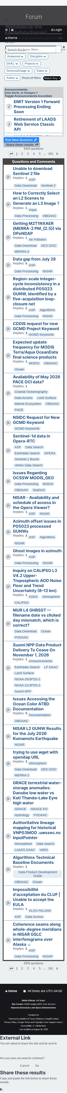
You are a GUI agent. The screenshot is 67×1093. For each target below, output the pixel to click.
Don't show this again (17, 50)
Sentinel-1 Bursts (27, 459)
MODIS (34, 363)
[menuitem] (24, 991)
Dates (41, 70)
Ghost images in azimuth (37, 550)
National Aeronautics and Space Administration (33, 1008)
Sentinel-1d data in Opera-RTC (31, 439)
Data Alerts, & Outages (20, 92)
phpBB (22, 1019)
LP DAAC (51, 667)
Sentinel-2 (48, 185)
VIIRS (43, 850)
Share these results (19, 144)
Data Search (34, 447)
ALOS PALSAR (40, 910)
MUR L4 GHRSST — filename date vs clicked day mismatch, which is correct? (37, 618)
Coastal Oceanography (31, 392)
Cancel (24, 1065)
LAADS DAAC (25, 850)
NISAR (48, 271)
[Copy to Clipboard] (1, 1090)
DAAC (10, 63)
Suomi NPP (23, 691)
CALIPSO (22, 602)
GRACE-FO (39, 809)
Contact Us (33, 1015)
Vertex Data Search (29, 465)
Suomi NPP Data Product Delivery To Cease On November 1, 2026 (37, 649)
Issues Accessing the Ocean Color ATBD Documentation (34, 703)
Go (37, 1065)
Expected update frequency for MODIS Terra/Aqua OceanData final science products (35, 350)
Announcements (40, 661)
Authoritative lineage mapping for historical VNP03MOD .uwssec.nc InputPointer (37, 830)
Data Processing (26, 216)
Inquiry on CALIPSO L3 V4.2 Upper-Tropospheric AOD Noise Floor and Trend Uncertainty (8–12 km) (37, 580)
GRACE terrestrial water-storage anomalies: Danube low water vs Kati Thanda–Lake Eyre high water (37, 792)
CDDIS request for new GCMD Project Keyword (36, 326)
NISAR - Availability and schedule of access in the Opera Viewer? (36, 502)
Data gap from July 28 (34, 259)
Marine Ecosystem (28, 404)
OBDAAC (49, 216)
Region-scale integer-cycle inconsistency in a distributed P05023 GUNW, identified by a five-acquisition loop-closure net (36, 291)
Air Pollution (37, 239)
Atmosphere (51, 596)
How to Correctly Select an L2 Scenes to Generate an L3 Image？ (36, 198)
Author (11, 77)
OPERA (49, 453)
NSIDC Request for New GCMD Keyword (36, 420)
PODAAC (21, 637)
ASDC (33, 596)
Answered (14, 56)
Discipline (36, 56)
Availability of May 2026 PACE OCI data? (36, 379)
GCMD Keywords (41, 334)
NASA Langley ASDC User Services (39, 1004)
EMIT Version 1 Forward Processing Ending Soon (37, 106)
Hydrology (22, 815)
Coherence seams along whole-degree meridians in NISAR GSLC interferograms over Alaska (37, 934)
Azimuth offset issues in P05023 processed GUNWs (37, 526)
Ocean (19, 369)
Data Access (24, 398)
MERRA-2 (22, 251)
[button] (11, 154)
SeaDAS (39, 490)
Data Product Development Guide (37, 874)
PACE (19, 410)
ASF (32, 179)
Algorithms (47, 310)
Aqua (32, 210)
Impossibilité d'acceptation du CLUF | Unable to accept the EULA (36, 897)
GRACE (20, 809)
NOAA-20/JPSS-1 (27, 679)
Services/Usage (16, 70)
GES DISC (48, 245)
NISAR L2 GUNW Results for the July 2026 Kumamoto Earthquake (37, 733)
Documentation (40, 715)
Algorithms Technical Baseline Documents (34, 860)
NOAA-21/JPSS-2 (27, 685)
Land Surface (46, 398)
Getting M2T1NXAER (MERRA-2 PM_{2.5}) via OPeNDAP (37, 228)
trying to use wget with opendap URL (35, 755)
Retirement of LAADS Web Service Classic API (35, 124)
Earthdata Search (27, 453)
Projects (30, 63)
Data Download (26, 185)
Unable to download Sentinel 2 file (33, 171)
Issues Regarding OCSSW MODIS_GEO (33, 475)
